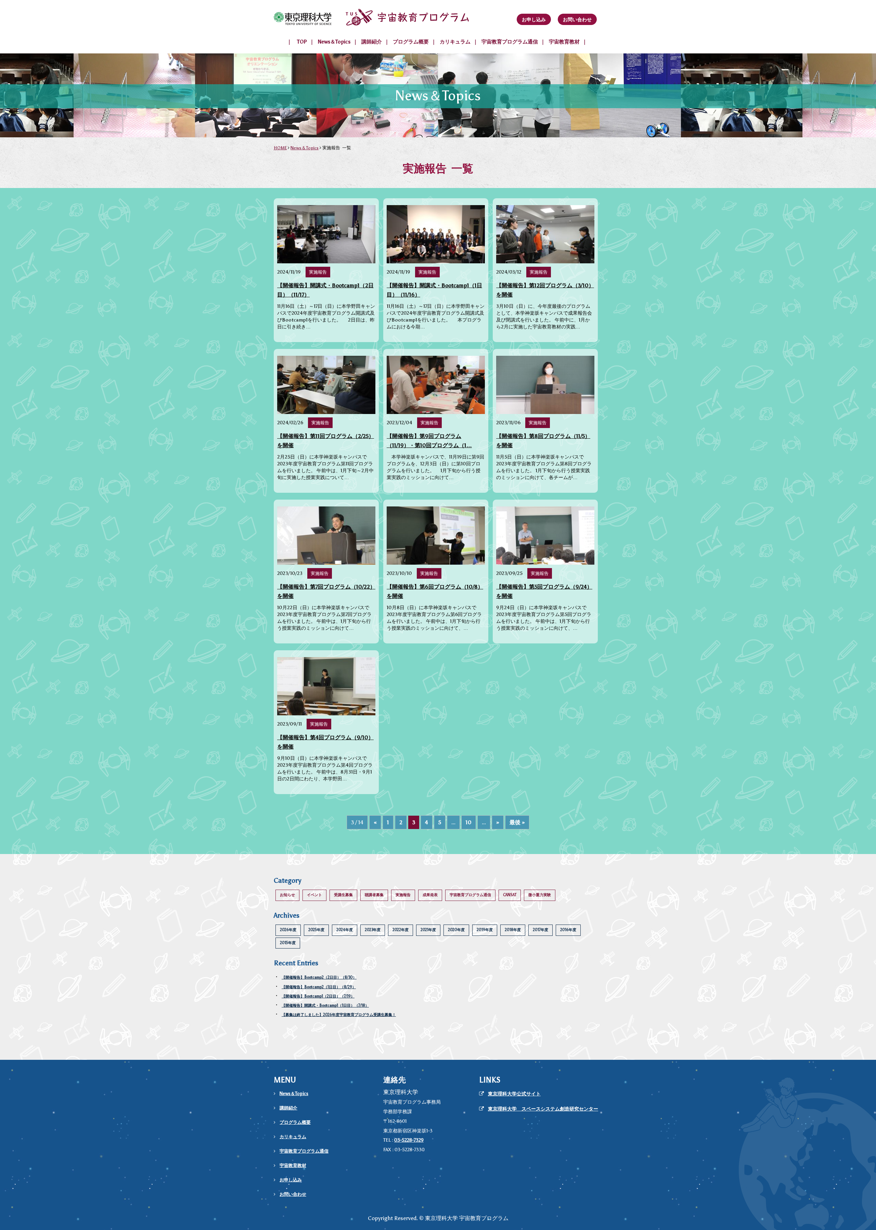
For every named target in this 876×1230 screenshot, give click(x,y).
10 (469, 822)
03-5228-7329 (409, 1140)
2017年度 (540, 930)
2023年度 (373, 930)
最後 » (517, 822)
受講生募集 (343, 895)
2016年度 (568, 930)
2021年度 (428, 930)
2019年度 (485, 930)
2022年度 (400, 930)
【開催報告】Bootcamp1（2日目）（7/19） (318, 996)
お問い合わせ (577, 19)
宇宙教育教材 (564, 42)
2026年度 (288, 930)
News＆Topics (334, 42)
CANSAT (509, 895)
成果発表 (430, 895)
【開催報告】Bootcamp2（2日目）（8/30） (319, 977)
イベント (314, 895)
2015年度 (288, 943)
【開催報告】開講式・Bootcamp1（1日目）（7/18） (325, 1005)
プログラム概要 (411, 42)
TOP (302, 42)
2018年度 (513, 930)
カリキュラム (455, 42)
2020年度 (456, 930)
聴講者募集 (374, 895)
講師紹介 (371, 42)
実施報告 (403, 895)
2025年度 (316, 930)
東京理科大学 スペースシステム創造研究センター (543, 1109)
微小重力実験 (539, 895)
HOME (280, 147)
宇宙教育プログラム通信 (509, 42)
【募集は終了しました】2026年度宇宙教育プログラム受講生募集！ (339, 1015)
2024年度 (344, 930)
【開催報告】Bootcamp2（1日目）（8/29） (319, 987)
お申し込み (534, 19)
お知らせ (287, 895)
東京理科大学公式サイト (514, 1094)
